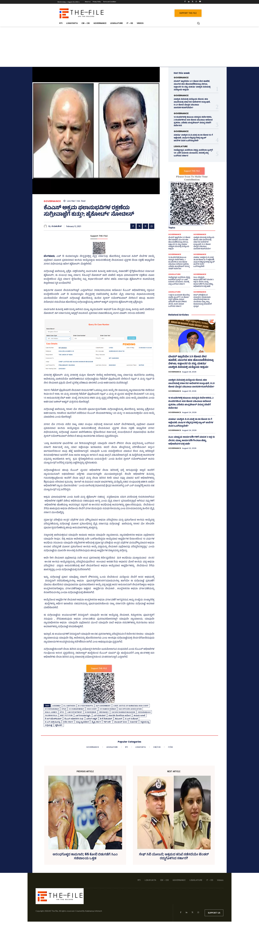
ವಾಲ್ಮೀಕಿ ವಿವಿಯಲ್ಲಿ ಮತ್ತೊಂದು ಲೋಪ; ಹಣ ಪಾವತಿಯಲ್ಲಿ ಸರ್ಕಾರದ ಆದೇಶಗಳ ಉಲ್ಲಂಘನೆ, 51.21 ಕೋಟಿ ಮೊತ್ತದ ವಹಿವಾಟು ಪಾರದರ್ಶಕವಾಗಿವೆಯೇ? (192, 104)
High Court (92, 709)
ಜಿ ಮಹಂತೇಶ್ (57, 226)
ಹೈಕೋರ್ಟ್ (59, 725)
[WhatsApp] (196, 2)
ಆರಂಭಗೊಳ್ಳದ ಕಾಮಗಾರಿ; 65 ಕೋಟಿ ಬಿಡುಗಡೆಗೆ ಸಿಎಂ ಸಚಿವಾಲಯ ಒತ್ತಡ (85, 856)
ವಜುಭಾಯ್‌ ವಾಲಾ (120, 722)
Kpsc (62, 712)
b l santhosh (69, 706)
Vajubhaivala (51, 715)
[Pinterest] (145, 226)
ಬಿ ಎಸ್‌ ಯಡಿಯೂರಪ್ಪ (52, 722)
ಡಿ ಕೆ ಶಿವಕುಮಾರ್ (106, 719)
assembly (56, 706)
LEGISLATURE (181, 146)
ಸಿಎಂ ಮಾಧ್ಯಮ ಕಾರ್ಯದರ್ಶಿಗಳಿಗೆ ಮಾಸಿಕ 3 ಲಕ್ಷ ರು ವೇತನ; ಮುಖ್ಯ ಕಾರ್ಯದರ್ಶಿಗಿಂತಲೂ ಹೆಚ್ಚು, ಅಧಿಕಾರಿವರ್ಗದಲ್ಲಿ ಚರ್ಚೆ (203, 282)
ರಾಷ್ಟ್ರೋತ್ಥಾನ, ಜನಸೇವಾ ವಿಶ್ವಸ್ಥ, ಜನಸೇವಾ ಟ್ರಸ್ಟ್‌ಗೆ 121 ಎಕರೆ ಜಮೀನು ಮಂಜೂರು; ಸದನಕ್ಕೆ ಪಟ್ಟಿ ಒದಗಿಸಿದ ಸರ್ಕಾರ (193, 153)
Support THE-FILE (99, 236)
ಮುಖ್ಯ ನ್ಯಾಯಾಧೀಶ (82, 722)
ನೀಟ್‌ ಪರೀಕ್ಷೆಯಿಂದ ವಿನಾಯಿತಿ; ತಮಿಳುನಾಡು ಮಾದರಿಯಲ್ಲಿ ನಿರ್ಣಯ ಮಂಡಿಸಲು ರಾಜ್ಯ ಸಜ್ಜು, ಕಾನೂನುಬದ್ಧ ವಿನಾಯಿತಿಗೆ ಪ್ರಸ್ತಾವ (202, 301)
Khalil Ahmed (51, 712)
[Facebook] (185, 2)
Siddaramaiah (144, 712)
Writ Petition (66, 715)
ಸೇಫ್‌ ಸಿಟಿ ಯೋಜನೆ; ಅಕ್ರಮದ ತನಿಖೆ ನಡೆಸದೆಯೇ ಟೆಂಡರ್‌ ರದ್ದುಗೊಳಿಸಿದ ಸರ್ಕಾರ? (174, 856)
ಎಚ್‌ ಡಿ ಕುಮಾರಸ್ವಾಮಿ (83, 715)
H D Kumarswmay (76, 709)
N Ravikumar (90, 712)
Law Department (74, 712)
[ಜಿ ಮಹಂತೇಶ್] (46, 226)
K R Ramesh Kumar (108, 709)
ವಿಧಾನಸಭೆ (133, 722)
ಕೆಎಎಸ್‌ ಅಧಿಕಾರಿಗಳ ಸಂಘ (74, 719)
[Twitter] (192, 2)
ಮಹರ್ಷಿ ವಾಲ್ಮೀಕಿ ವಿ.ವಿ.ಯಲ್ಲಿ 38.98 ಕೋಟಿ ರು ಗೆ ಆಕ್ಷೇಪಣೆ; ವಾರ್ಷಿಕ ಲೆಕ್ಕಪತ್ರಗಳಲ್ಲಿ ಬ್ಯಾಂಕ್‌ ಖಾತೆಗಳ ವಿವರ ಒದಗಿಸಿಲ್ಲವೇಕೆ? (193, 138)
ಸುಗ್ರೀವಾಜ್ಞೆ (48, 725)
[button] (198, 23)
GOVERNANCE (52, 201)
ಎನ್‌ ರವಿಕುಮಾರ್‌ (100, 715)
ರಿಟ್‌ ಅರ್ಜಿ (107, 722)
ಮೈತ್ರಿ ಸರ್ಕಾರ (96, 722)
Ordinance (104, 712)
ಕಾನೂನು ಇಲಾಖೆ (139, 715)
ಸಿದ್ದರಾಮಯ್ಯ (144, 722)
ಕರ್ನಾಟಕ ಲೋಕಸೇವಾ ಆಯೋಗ (120, 715)
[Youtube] (200, 2)
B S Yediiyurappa (85, 706)
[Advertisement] (129, 46)
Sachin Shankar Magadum (123, 712)
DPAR (64, 709)
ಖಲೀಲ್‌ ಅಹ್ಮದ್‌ (91, 719)
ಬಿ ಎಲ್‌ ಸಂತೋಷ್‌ (131, 719)
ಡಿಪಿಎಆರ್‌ (118, 719)
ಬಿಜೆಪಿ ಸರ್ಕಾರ (68, 722)
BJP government (103, 706)
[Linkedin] (188, 2)
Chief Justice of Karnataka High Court (131, 706)
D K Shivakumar (52, 709)
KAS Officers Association (130, 709)
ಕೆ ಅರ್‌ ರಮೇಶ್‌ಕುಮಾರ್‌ (53, 719)
